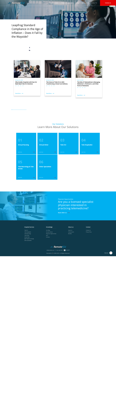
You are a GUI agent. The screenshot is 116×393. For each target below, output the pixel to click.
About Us (94, 3)
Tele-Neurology (27, 233)
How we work (71, 232)
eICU (47, 235)
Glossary (48, 237)
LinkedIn (67, 250)
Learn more (20, 152)
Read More (18, 93)
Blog (77, 3)
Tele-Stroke (26, 235)
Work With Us (62, 213)
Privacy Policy (89, 232)
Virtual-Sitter (27, 237)
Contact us (108, 3)
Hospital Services (53, 3)
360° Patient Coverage (29, 238)
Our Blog (48, 230)
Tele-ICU (26, 230)
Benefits (70, 233)
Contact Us (88, 230)
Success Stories (85, 3)
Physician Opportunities (67, 3)
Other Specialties (28, 240)
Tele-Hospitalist (27, 232)
